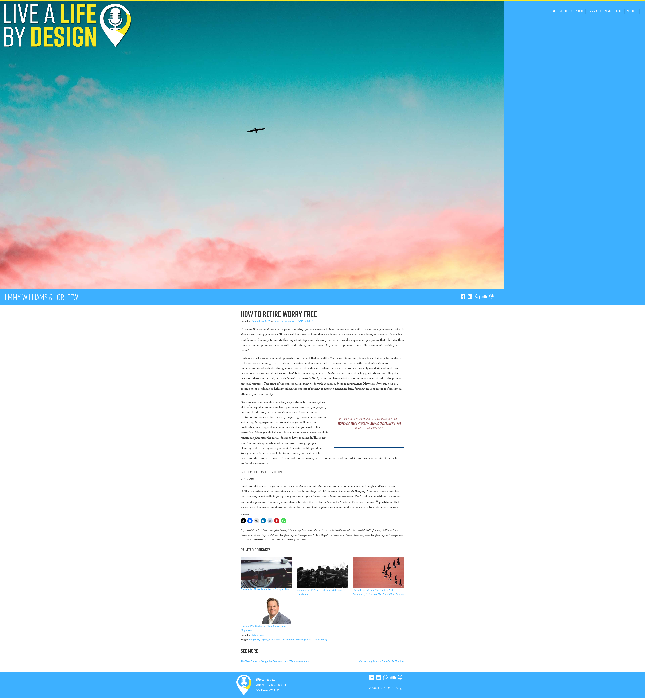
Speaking (577, 11)
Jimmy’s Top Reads (600, 11)
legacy (264, 640)
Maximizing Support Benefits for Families (381, 662)
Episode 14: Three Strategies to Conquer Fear (265, 590)
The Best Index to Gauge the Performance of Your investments (275, 662)
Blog (619, 11)
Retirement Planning (294, 640)
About (563, 11)
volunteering (320, 640)
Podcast (632, 11)
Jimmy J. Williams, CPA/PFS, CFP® (294, 321)
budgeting (254, 640)
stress (310, 640)
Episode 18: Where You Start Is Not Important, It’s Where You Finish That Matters (378, 592)
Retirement (257, 635)
